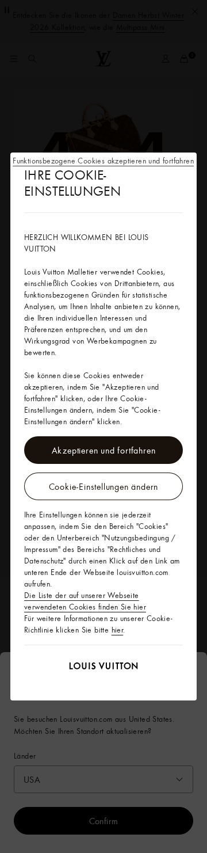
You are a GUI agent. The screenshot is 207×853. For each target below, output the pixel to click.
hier (118, 629)
